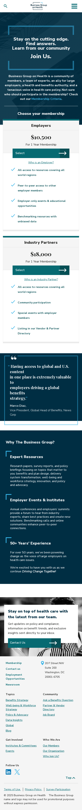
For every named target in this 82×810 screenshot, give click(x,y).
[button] (6, 6)
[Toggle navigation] (74, 6)
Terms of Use (12, 789)
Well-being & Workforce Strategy (21, 707)
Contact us (13, 669)
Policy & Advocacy (17, 715)
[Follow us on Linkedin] (10, 772)
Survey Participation (58, 789)
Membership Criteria (46, 99)
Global (10, 725)
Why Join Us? (51, 756)
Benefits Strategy (17, 700)
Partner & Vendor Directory (54, 707)
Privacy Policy (33, 789)
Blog (8, 730)
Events (10, 751)
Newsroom (13, 684)
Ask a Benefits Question (58, 700)
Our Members (51, 745)
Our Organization (53, 751)
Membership (14, 663)
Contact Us (17, 643)
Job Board (49, 715)
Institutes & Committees (21, 745)
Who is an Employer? (41, 162)
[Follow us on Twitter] (18, 772)
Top (69, 778)
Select (20, 153)
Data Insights (14, 720)
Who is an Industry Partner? (41, 279)
